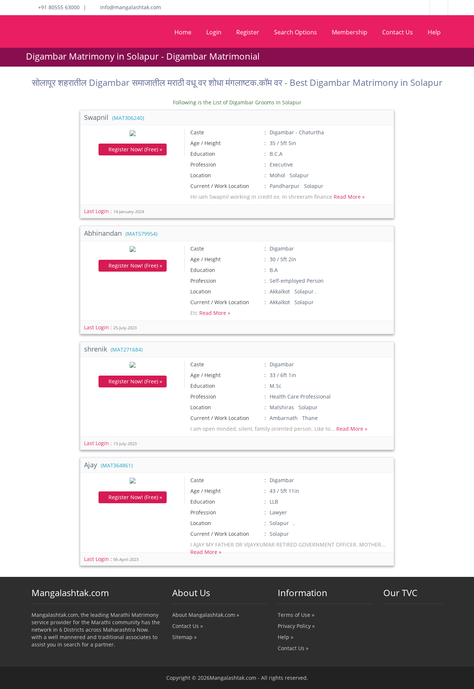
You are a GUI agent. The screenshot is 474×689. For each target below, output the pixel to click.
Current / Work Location (219, 185)
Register (247, 32)
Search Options (295, 32)
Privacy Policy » (296, 625)
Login (213, 32)
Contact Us (397, 32)
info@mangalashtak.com (128, 7)
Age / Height (205, 143)
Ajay (108, 464)
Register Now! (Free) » (134, 149)
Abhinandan (120, 233)
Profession (203, 164)
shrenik (113, 348)
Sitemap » (184, 637)
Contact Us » (187, 625)
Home (182, 32)
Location (200, 175)
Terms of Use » (296, 614)
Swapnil (114, 117)
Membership (349, 32)
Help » (285, 637)
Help (434, 32)
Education (202, 153)
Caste (197, 132)
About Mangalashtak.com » (205, 614)
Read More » (349, 196)
